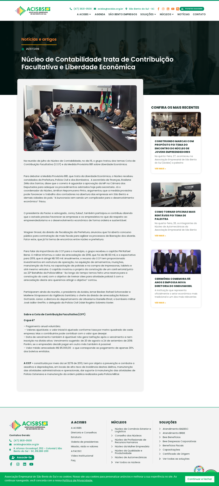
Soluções (147, 14)
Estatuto (76, 437)
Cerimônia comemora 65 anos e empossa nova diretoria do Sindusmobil (173, 282)
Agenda (100, 14)
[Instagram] (163, 8)
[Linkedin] (168, 8)
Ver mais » (160, 168)
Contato (199, 14)
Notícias (183, 14)
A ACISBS (82, 14)
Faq (73, 460)
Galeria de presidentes (84, 442)
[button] (177, 8)
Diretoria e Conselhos (84, 432)
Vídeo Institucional (82, 456)
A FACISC (76, 451)
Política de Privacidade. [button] (77, 480)
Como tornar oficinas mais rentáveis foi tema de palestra (175, 215)
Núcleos (165, 14)
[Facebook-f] (158, 8)
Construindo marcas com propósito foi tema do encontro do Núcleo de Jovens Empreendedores (174, 146)
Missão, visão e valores (84, 446)
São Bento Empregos (122, 14)
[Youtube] (172, 8)
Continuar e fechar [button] (199, 479)
